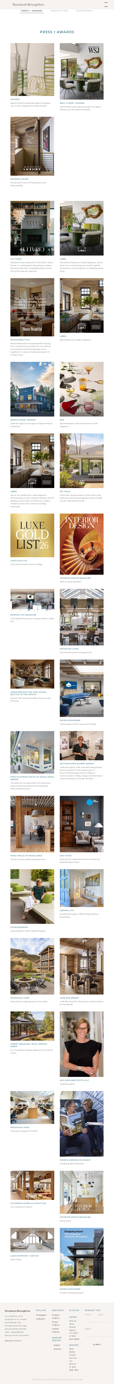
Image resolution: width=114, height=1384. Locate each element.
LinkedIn (40, 1319)
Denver (57, 1349)
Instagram (41, 1315)
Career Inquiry (55, 1330)
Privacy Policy (13, 1341)
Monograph (85, 11)
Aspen (57, 1345)
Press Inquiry (55, 1323)
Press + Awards (31, 11)
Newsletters (59, 11)
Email (88, 1329)
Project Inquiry (56, 1316)
